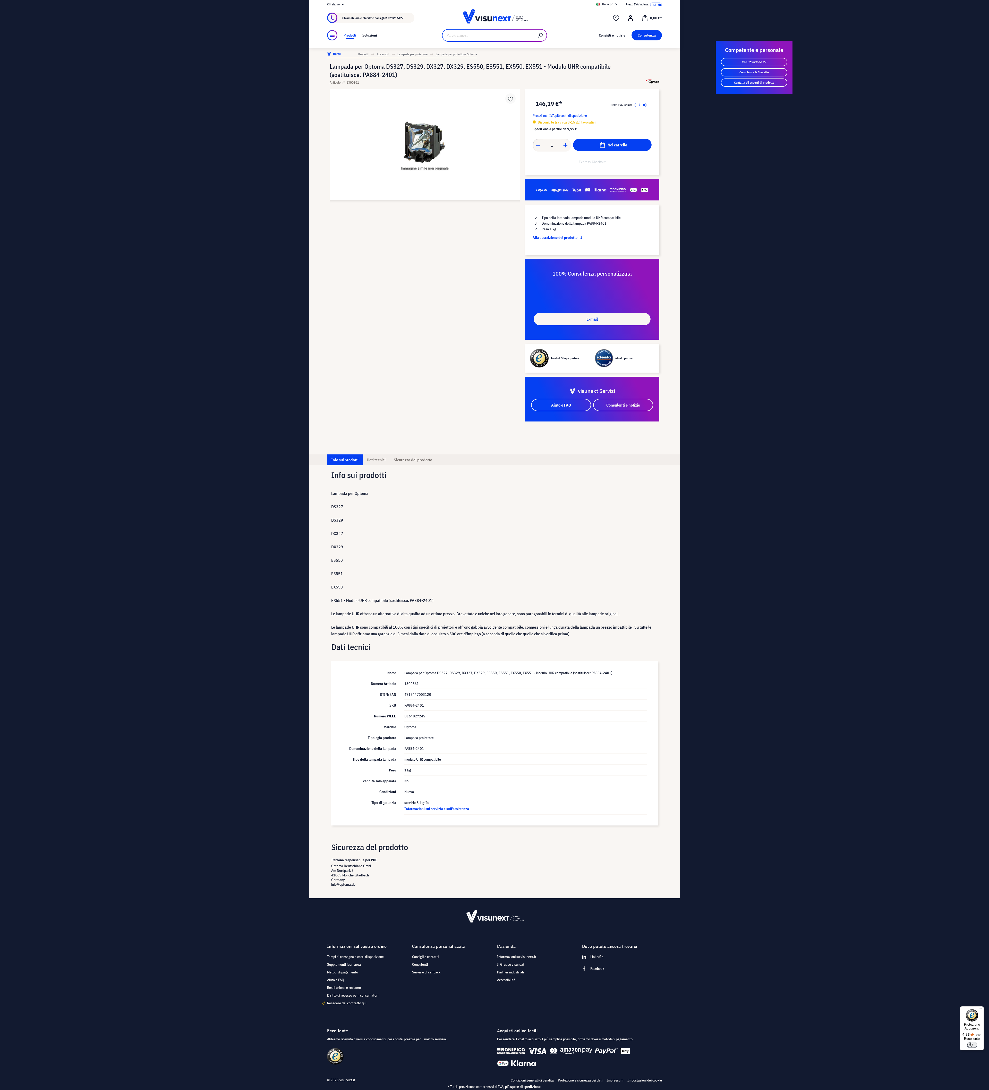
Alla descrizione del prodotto (555, 237)
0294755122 (395, 18)
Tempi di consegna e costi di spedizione (355, 956)
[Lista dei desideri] (616, 18)
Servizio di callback (426, 972)
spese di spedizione (525, 1086)
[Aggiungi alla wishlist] (510, 98)
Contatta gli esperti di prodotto (754, 82)
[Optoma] (652, 82)
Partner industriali (510, 972)
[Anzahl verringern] (538, 145)
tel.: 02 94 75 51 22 (754, 62)
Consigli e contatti (425, 956)
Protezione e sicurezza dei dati (580, 1080)
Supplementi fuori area (344, 964)
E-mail (592, 319)
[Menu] (332, 35)
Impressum (615, 1080)
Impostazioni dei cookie (644, 1080)
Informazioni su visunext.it (516, 956)
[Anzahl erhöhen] (565, 145)
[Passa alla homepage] (494, 18)
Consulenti (420, 964)
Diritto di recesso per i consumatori (352, 995)
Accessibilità (506, 980)
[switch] (972, 1045)
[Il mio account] (630, 18)
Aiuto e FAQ (335, 980)
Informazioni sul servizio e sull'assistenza (436, 808)
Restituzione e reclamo (344, 987)
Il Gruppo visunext (510, 964)
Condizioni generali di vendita (532, 1080)
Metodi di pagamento (342, 972)
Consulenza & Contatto (754, 72)
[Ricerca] (540, 35)
